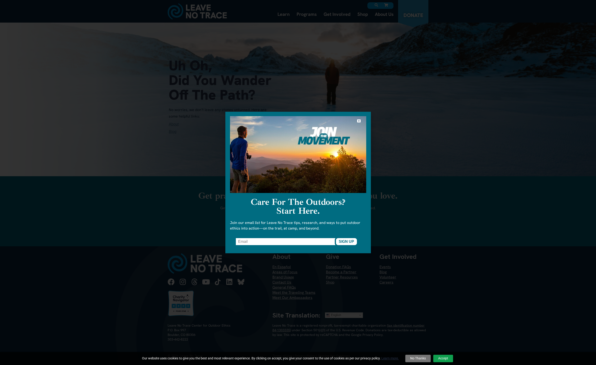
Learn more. (390, 358)
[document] (298, 182)
